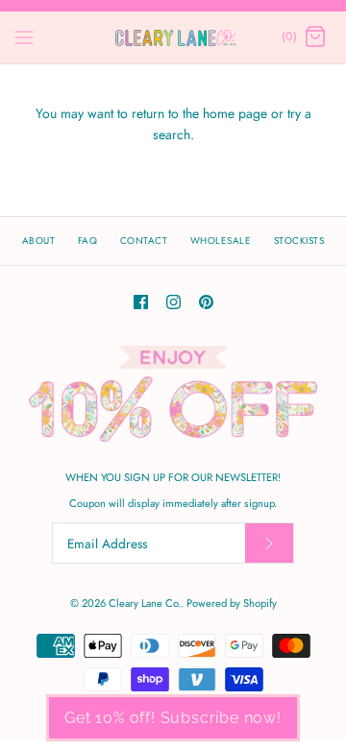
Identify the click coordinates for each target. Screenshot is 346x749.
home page (235, 113)
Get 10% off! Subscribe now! (173, 718)
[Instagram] (173, 302)
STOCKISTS (299, 240)
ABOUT (39, 240)
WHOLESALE (221, 240)
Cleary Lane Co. (145, 603)
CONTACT (144, 240)
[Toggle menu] (24, 36)
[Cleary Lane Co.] (173, 37)
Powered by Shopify (231, 603)
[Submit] (269, 543)
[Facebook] (141, 302)
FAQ (88, 240)
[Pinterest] (206, 302)
